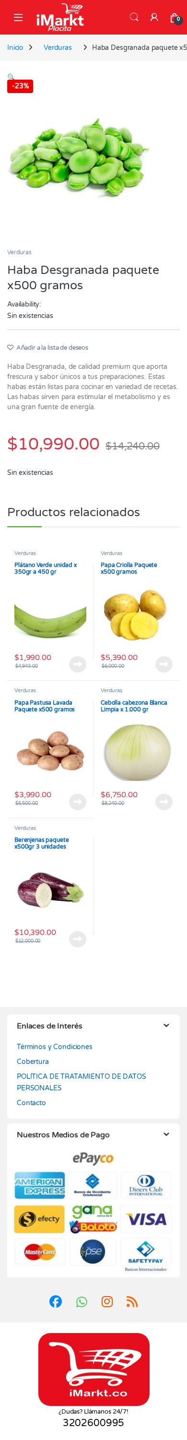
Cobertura (33, 1062)
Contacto (31, 1103)
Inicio (15, 48)
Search (134, 17)
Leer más (77, 664)
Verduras (58, 48)
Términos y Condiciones (55, 1047)
